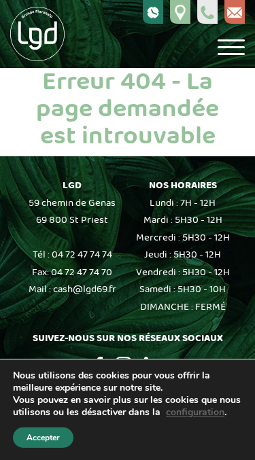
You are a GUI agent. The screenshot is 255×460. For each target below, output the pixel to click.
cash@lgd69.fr (84, 289)
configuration (195, 412)
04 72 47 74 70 (81, 272)
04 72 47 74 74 (82, 254)
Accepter (43, 437)
